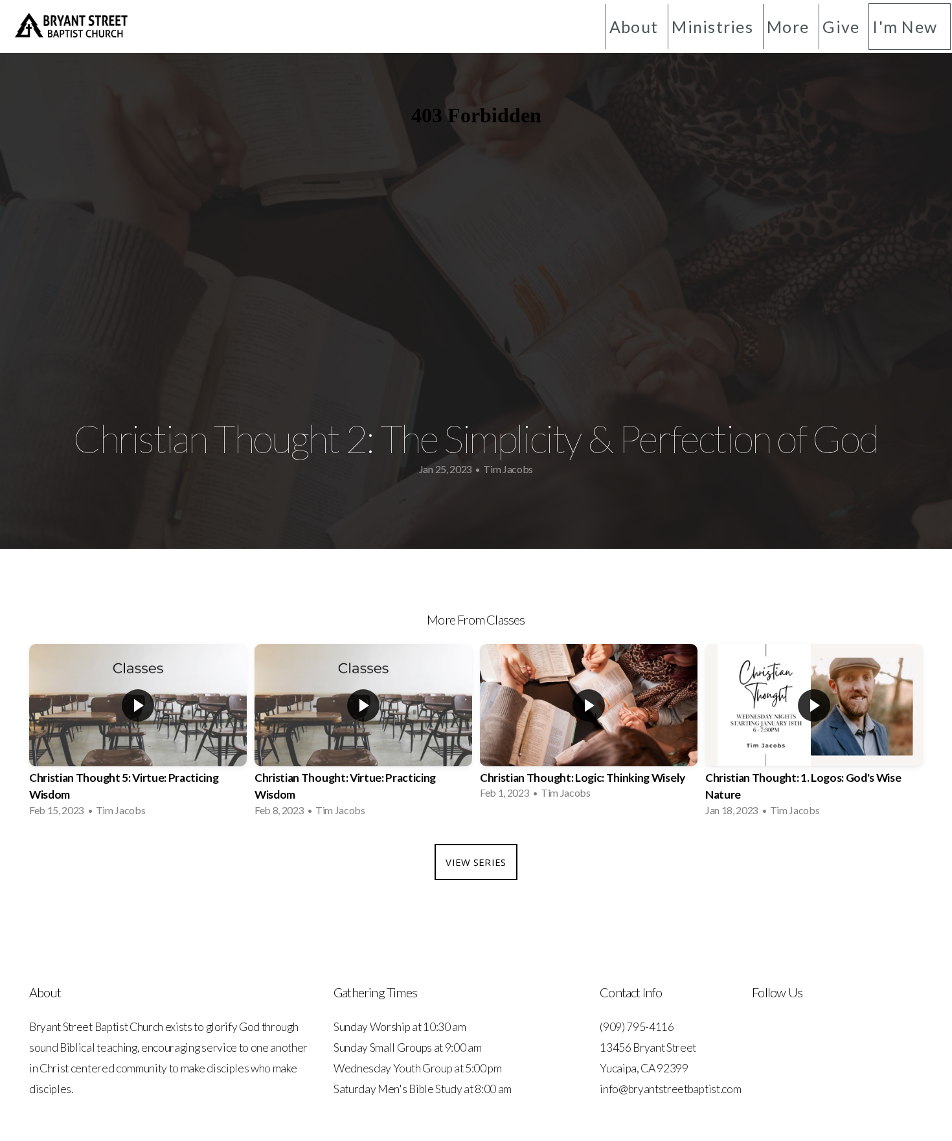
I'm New (904, 26)
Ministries (714, 26)
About (636, 26)
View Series (476, 862)
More (790, 26)
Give (840, 26)
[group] (138, 734)
